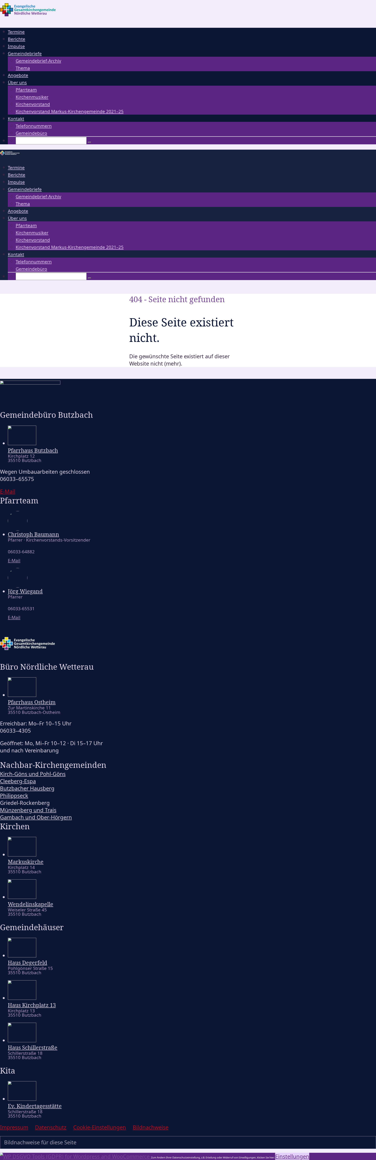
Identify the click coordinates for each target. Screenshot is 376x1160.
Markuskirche (25, 861)
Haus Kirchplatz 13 (32, 1005)
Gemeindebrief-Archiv (38, 61)
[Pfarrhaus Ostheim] (22, 694)
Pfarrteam (26, 90)
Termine (16, 32)
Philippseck (14, 795)
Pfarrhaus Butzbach (33, 450)
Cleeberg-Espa (18, 781)
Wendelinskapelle (30, 904)
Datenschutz (50, 1127)
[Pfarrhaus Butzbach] (22, 443)
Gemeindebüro (31, 133)
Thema (23, 68)
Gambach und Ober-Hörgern (36, 817)
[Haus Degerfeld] (22, 955)
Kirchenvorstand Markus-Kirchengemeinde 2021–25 (70, 111)
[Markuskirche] (22, 854)
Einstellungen (292, 1156)
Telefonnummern (34, 126)
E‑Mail (7, 491)
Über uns (17, 82)
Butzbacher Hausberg (27, 788)
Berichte (16, 39)
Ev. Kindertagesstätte (35, 1106)
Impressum (14, 1127)
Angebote (18, 75)
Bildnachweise (150, 1127)
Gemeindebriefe (25, 53)
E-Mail (14, 560)
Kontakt (16, 119)
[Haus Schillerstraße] (22, 1040)
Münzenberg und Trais (28, 810)
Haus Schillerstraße (32, 1047)
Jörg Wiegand (25, 591)
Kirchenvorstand (33, 104)
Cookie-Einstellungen (99, 1127)
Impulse (16, 46)
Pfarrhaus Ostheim (32, 702)
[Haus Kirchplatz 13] (22, 997)
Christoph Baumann (33, 534)
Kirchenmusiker (32, 97)
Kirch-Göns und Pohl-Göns (33, 773)
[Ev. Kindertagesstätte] (22, 1098)
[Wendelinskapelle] (22, 896)
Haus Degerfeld (27, 962)
